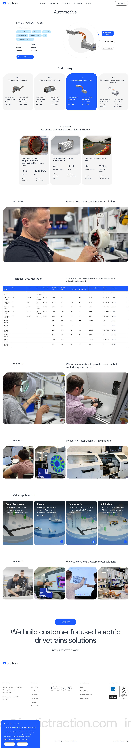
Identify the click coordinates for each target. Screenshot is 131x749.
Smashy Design (124, 741)
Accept (10, 744)
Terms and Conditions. (70, 741)
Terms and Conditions (14, 739)
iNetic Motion (84, 691)
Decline (22, 744)
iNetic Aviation (85, 698)
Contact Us (121, 3)
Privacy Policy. (58, 741)
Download (113, 293)
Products (34, 695)
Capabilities (35, 698)
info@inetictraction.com (65, 650)
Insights (34, 702)
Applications (35, 691)
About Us (34, 687)
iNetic (82, 687)
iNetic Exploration (86, 695)
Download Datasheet (25, 57)
